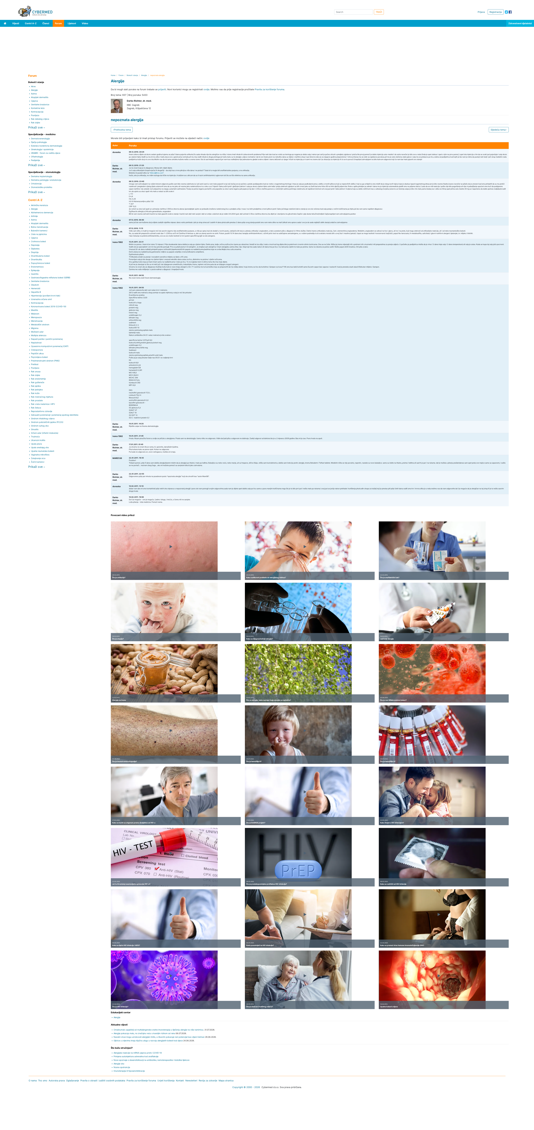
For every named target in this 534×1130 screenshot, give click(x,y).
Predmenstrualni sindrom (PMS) (45, 360)
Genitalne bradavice (40, 104)
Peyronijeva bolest (39, 357)
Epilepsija (35, 270)
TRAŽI (379, 12)
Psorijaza (35, 115)
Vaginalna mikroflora (40, 454)
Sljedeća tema (498, 129)
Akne (33, 86)
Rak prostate (37, 400)
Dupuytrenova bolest (40, 263)
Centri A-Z (31, 23)
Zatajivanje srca (38, 458)
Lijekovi (72, 23)
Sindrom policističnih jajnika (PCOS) (47, 422)
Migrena (34, 328)
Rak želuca (36, 407)
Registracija (496, 12)
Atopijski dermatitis (39, 97)
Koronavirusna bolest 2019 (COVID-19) (48, 306)
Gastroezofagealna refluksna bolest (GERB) (50, 277)
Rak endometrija (38, 379)
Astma (34, 93)
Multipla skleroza (38, 335)
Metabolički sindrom (40, 324)
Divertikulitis (36, 259)
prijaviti (162, 89)
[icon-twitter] (506, 12)
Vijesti (15, 23)
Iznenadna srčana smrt (41, 299)
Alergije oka (119, 1063)
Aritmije (34, 216)
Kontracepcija (37, 112)
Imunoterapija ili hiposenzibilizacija (129, 1071)
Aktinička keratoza (39, 205)
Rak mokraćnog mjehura (42, 397)
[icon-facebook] (510, 12)
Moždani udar (37, 332)
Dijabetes (35, 248)
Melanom (35, 313)
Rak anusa (35, 371)
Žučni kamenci (37, 462)
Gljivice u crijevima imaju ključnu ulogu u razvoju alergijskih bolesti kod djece (148, 1040)
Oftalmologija (37, 156)
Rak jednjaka (37, 389)
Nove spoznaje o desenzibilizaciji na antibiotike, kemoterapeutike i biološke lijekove (151, 1060)
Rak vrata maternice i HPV (43, 404)
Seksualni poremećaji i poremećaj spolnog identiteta (54, 415)
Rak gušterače (37, 382)
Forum (58, 23)
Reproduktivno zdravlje (41, 411)
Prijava (481, 12)
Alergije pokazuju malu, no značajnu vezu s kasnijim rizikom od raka (144, 1033)
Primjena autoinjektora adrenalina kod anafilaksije (136, 1056)
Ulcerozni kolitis (38, 440)
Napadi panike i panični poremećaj (47, 339)
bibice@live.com (156, 173)
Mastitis (34, 310)
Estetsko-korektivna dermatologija (46, 146)
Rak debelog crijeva (40, 119)
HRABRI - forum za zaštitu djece (45, 153)
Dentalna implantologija (41, 176)
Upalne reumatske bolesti (42, 451)
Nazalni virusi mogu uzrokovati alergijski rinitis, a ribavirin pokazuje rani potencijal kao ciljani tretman (159, 1037)
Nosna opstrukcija (122, 1067)
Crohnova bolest (38, 241)
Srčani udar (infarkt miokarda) (44, 433)
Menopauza (36, 317)
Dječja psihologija (39, 142)
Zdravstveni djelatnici (520, 23)
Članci (45, 23)
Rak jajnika (36, 386)
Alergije (34, 90)
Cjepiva (34, 101)
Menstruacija (37, 321)
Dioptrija (35, 252)
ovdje (206, 89)
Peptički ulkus (37, 353)
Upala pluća (36, 444)
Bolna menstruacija (39, 227)
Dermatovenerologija (40, 138)
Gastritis (34, 274)
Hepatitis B (36, 292)
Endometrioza (37, 267)
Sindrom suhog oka (40, 426)
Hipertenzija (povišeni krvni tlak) (45, 295)
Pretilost (34, 364)
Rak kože (35, 393)
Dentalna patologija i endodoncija (46, 180)
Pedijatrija (35, 160)
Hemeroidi (35, 288)
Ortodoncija (36, 183)
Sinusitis (34, 429)
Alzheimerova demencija (42, 212)
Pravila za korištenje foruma (269, 89)
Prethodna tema (122, 129)
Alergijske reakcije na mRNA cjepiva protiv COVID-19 (138, 1053)
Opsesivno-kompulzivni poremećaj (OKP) (49, 346)
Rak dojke (35, 122)
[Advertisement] (267, 47)
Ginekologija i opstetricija (42, 149)
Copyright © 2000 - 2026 (246, 1087)
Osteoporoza (37, 350)
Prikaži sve (36, 127)
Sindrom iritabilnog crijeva (43, 418)
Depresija (35, 245)
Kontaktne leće (37, 108)
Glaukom (35, 285)
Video (85, 23)
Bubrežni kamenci (39, 230)
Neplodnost (36, 342)
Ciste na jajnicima (39, 234)
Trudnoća (35, 436)
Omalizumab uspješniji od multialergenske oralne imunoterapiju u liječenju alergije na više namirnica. (159, 1030)
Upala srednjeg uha (40, 447)
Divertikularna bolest (40, 256)
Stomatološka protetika (41, 187)
